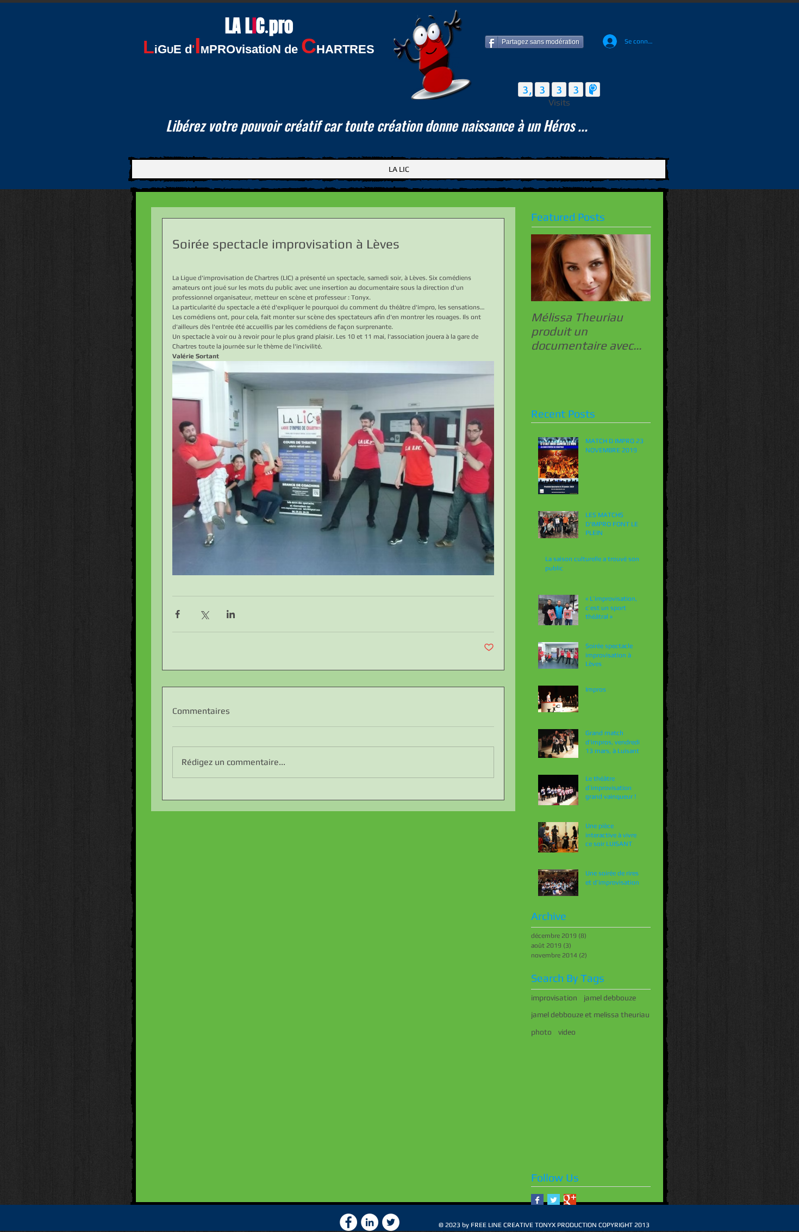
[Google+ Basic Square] (570, 1200)
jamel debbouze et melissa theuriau (590, 1014)
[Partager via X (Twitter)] (204, 614)
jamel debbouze (610, 997)
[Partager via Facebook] (177, 614)
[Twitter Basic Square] (553, 1200)
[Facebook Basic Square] (537, 1200)
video (567, 1032)
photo (541, 1032)
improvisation (554, 997)
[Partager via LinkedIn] (231, 614)
